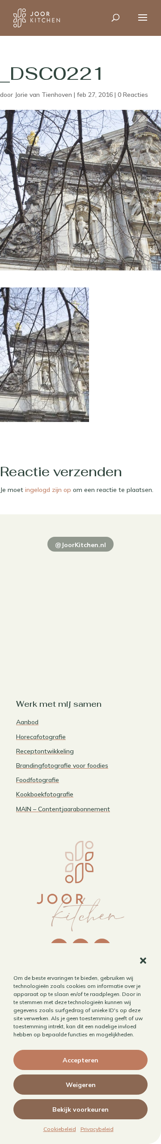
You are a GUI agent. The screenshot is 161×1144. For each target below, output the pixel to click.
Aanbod (27, 722)
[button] (143, 960)
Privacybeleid (97, 1129)
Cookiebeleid (59, 1129)
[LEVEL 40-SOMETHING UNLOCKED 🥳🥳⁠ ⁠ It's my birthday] (114, 565)
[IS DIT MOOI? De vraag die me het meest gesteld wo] (47, 565)
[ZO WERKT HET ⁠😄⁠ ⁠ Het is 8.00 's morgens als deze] (47, 604)
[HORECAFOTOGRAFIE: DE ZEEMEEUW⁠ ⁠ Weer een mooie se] (114, 604)
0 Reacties (133, 95)
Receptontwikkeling (45, 751)
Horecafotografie (41, 737)
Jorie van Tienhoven (43, 95)
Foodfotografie (37, 780)
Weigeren (81, 1085)
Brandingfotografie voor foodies (62, 765)
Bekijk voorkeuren (80, 1109)
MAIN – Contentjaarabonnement (63, 809)
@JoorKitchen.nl (80, 545)
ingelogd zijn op (48, 490)
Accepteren (80, 1060)
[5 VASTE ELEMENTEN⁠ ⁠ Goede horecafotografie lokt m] (47, 644)
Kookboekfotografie (44, 794)
